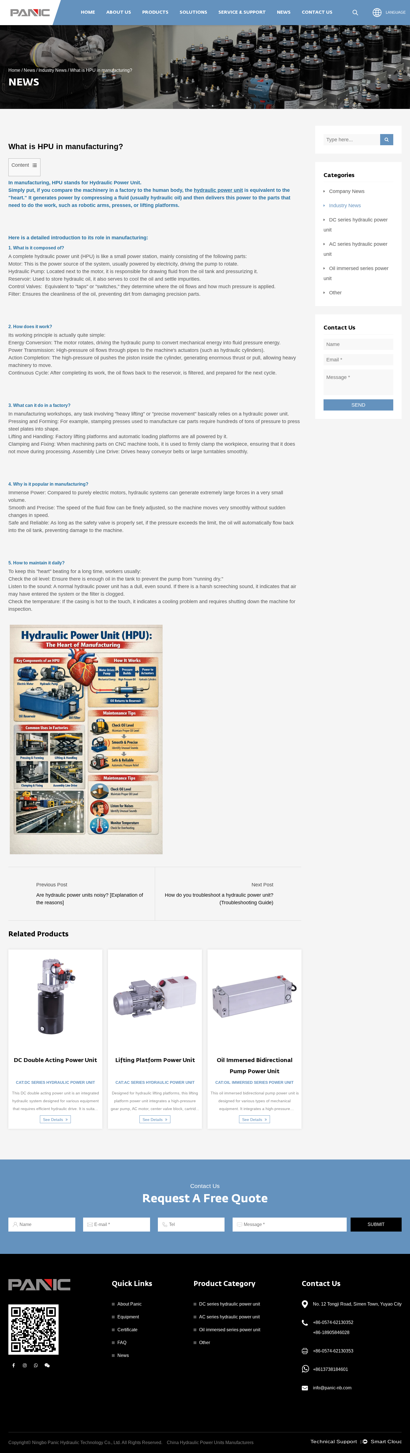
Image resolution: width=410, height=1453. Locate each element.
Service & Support (242, 12)
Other (175, 22)
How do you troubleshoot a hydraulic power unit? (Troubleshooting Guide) (219, 898)
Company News (347, 191)
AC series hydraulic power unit (229, 1316)
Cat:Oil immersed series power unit (151, 1082)
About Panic (129, 1304)
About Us (118, 12)
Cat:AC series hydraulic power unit (51, 1082)
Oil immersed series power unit (229, 1329)
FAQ (121, 1342)
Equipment (128, 1316)
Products (155, 12)
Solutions (193, 12)
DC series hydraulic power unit (229, 1304)
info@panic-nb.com (332, 1387)
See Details (49, 1119)
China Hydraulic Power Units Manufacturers (210, 1442)
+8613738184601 (330, 1369)
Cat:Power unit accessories (251, 1082)
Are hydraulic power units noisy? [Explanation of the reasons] (89, 898)
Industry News (52, 70)
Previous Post (51, 884)
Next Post (262, 884)
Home (88, 12)
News (284, 12)
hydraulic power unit (218, 190)
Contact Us (317, 12)
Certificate (127, 1329)
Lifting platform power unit (51, 1060)
